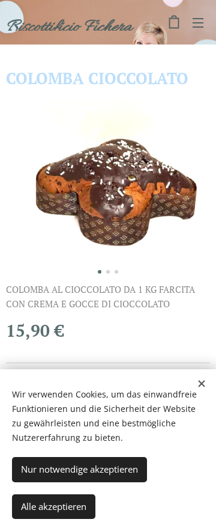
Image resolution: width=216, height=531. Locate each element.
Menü (198, 22)
